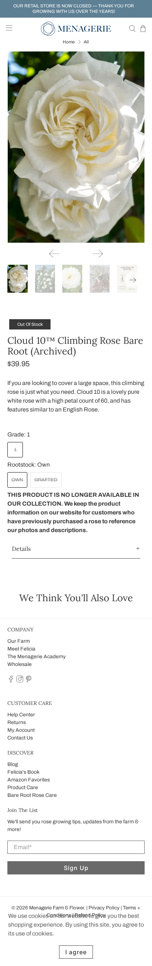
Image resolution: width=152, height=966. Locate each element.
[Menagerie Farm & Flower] (76, 28)
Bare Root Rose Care (32, 795)
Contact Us (20, 738)
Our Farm (18, 641)
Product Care (22, 787)
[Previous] (54, 253)
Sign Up (76, 867)
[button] (76, 549)
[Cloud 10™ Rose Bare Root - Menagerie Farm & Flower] (75, 147)
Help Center (21, 714)
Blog (12, 764)
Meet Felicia (21, 649)
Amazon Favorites (28, 780)
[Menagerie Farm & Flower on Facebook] (10, 681)
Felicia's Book (23, 772)
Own (17, 479)
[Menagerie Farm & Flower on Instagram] (19, 681)
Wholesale (19, 664)
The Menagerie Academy (36, 656)
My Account (21, 730)
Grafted (46, 479)
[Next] (97, 253)
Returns (16, 722)
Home (69, 42)
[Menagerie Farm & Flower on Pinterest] (28, 681)
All (86, 42)
